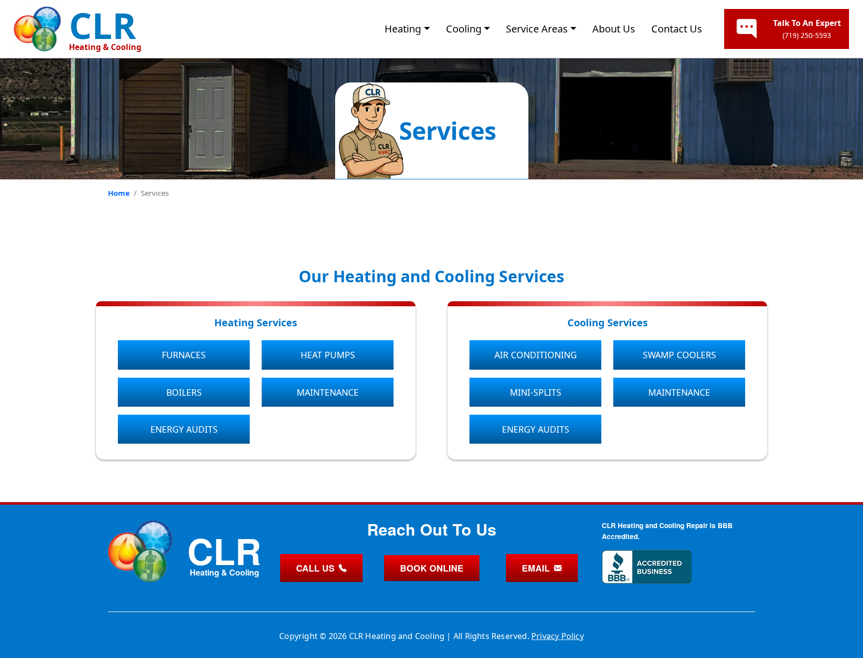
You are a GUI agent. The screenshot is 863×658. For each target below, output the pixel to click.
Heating (403, 28)
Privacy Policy (557, 636)
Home (119, 193)
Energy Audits (184, 429)
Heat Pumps (328, 355)
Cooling (463, 28)
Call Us (315, 568)
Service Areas (537, 28)
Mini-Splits (535, 392)
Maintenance (328, 392)
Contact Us (676, 28)
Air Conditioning (535, 355)
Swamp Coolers (679, 355)
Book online (431, 568)
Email (536, 568)
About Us (613, 28)
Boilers (184, 392)
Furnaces (184, 355)
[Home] (36, 29)
